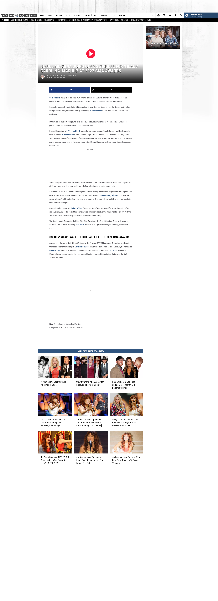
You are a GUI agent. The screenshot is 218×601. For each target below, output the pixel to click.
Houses (104, 15)
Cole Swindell (54, 98)
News (50, 15)
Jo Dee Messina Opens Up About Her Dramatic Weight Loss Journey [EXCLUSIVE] (89, 422)
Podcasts (77, 15)
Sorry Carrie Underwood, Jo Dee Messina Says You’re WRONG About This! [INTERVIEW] (125, 422)
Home (42, 15)
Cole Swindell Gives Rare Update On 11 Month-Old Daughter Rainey (123, 385)
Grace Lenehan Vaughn (52, 75)
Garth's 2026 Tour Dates (119, 20)
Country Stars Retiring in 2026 (68, 20)
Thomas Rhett (74, 131)
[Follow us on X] (181, 15)
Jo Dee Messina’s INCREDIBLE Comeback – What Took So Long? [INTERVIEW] (55, 460)
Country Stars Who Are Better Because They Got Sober (90, 383)
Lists (95, 15)
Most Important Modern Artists (95, 20)
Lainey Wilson (76, 208)
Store (87, 15)
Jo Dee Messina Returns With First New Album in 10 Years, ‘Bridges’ (126, 460)
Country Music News (76, 328)
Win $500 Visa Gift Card (45, 20)
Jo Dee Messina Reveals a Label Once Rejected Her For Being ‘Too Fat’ (89, 460)
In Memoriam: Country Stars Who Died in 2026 (53, 383)
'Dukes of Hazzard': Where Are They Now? (162, 45)
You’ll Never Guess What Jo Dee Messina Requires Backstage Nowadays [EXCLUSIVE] (53, 422)
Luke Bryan (113, 250)
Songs (113, 15)
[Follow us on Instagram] (164, 15)
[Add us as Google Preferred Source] (158, 15)
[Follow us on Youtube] (170, 15)
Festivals (122, 15)
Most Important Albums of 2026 (22, 20)
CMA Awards (63, 328)
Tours (68, 15)
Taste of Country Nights (108, 195)
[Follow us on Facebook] (175, 15)
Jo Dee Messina (95, 111)
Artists (59, 15)
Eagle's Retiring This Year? (141, 20)
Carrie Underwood (82, 247)
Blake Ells (62, 78)
